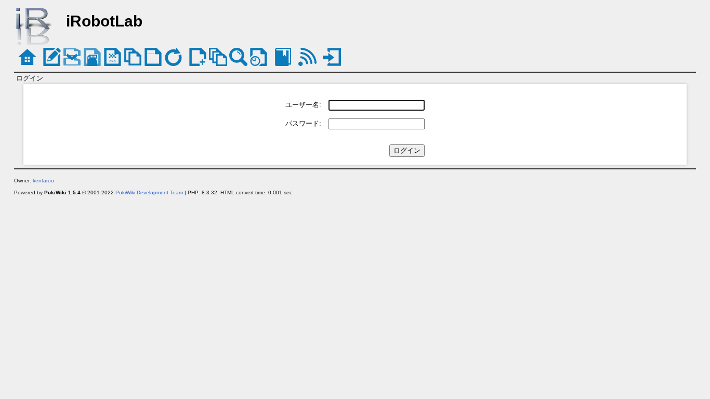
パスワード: (303, 123)
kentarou (43, 180)
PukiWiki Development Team (149, 192)
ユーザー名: (303, 105)
